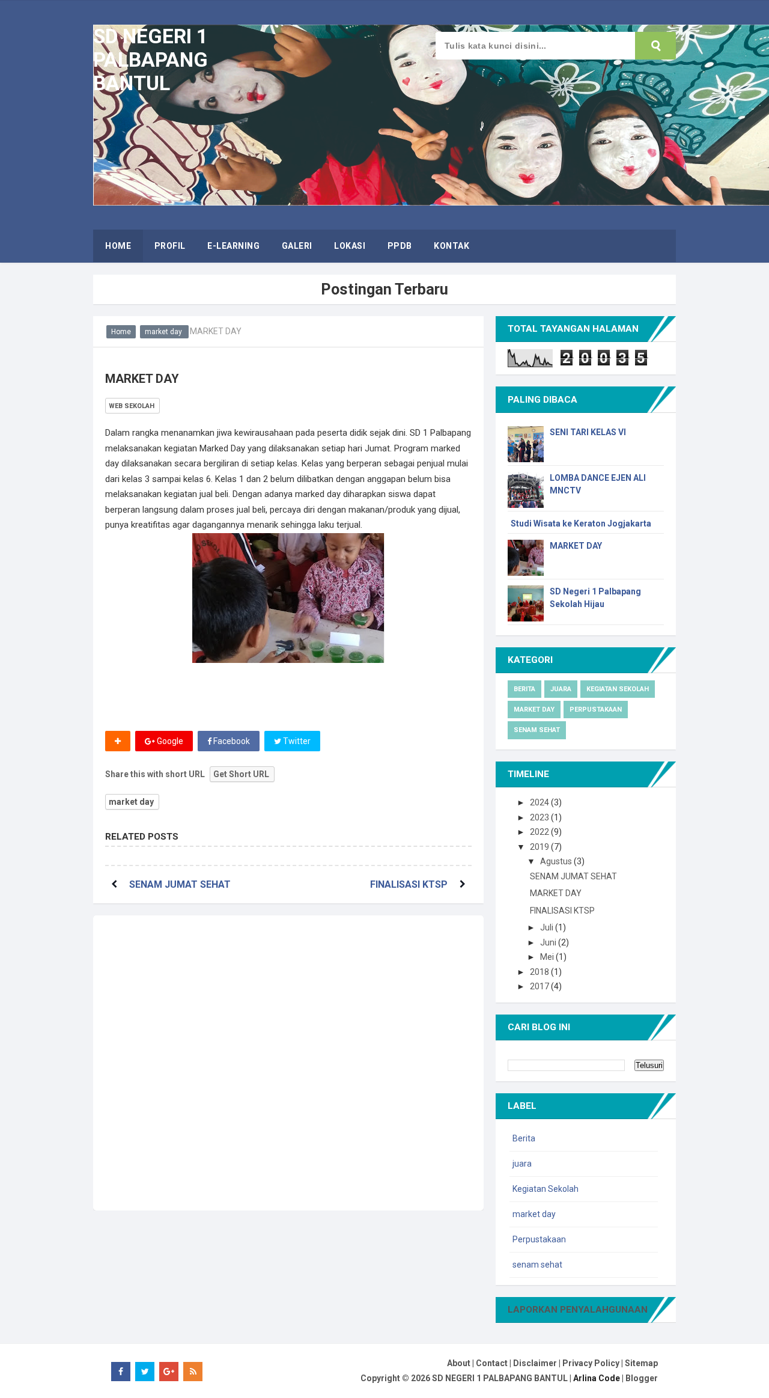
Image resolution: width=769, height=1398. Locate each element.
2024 (540, 802)
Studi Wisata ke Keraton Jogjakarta (581, 523)
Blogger (641, 1378)
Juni (549, 942)
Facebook (230, 741)
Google (169, 741)
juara (560, 689)
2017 (540, 986)
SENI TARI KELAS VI (588, 432)
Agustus (557, 861)
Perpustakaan (596, 709)
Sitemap (641, 1363)
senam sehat (537, 730)
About (458, 1363)
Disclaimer (535, 1363)
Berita (524, 689)
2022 (540, 832)
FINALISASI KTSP (409, 884)
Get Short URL (241, 774)
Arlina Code (596, 1378)
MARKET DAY (576, 546)
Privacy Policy (590, 1363)
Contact (492, 1363)
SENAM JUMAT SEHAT (180, 884)
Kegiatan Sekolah (617, 689)
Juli (547, 927)
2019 (540, 847)
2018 (540, 972)
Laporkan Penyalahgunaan (578, 1309)
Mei (548, 957)
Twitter (296, 741)
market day (131, 802)
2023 (540, 817)
